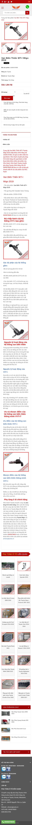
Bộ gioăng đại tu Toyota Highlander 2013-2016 (24, 671)
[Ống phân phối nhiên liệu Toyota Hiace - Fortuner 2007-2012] (24, 589)
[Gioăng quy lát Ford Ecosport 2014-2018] (8, 613)
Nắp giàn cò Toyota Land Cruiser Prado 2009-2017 (24, 695)
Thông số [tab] (6, 139)
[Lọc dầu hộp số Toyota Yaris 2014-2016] (24, 613)
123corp (17, 823)
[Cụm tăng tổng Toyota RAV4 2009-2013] (8, 660)
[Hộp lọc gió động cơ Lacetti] (8, 566)
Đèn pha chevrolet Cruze (18, 728)
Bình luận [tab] (6, 144)
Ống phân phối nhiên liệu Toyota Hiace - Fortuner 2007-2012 (24, 600)
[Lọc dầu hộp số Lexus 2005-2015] (8, 589)
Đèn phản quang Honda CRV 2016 (19, 721)
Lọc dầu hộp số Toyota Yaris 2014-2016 (24, 624)
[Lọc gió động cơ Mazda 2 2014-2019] (24, 637)
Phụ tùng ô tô (10, 554)
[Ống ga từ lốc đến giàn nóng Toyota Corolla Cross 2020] (8, 684)
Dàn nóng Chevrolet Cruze (19, 737)
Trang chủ (4, 18)
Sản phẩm (11, 18)
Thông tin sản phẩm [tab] (10, 135)
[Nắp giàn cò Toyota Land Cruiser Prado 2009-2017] (24, 684)
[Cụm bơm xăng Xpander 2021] (24, 566)
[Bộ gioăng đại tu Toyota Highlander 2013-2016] (24, 660)
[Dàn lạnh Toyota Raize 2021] (8, 637)
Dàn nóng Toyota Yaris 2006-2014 (19, 712)
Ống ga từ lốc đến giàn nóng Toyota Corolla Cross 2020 (8, 695)
